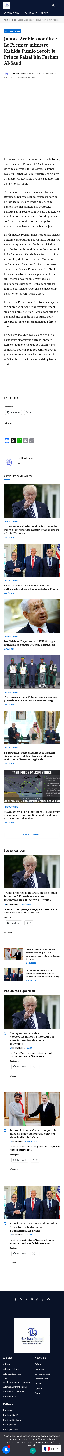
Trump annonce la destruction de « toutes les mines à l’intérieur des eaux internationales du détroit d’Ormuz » (31, 530)
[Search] (53, 5)
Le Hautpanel (19, 74)
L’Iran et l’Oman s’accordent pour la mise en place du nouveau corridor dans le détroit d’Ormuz (43, 954)
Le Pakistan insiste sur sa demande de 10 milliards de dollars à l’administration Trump (31, 587)
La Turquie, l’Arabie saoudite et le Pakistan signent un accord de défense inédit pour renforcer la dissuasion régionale (29, 756)
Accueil (7, 20)
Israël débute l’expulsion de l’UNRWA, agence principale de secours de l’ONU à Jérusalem (31, 642)
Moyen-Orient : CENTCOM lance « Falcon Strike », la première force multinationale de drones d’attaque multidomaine (32, 815)
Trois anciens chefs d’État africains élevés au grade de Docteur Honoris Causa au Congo (30, 698)
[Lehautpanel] (6, 5)
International (12, 13)
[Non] (60, 1444)
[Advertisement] (32, 113)
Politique (31, 13)
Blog (14, 20)
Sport (44, 13)
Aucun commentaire (27, 78)
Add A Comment (32, 834)
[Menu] (59, 5)
